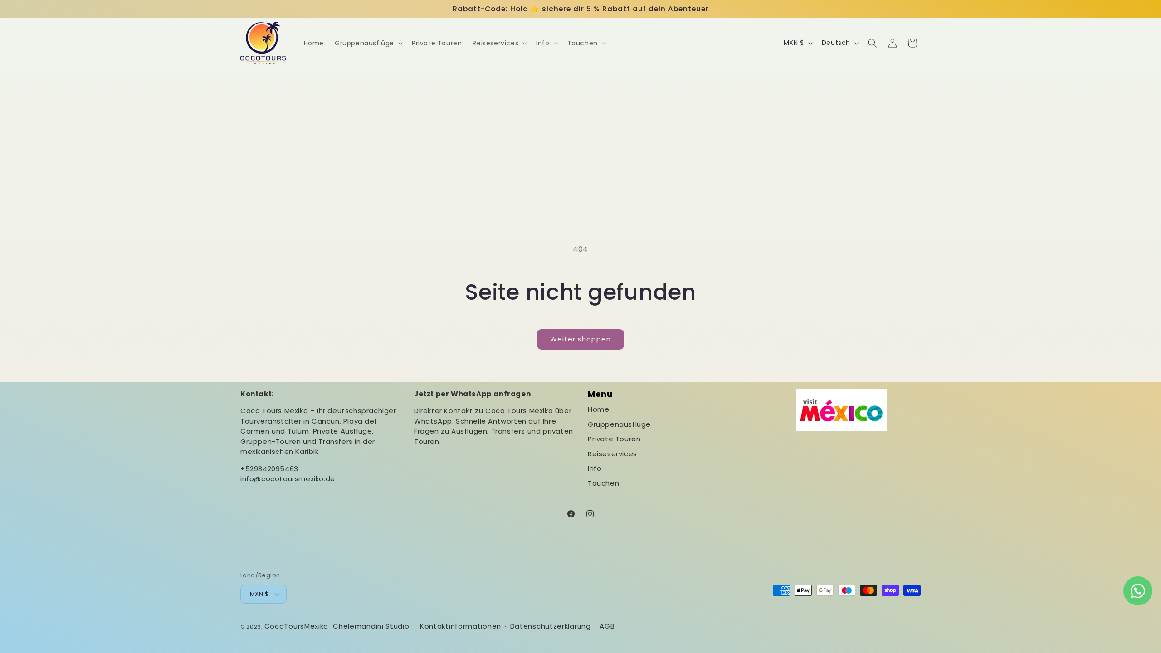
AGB (607, 626)
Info (594, 468)
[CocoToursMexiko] (263, 43)
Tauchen (603, 483)
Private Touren (614, 438)
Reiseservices (612, 453)
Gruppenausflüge (619, 424)
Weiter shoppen (580, 339)
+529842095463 (269, 468)
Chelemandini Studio (371, 626)
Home (598, 409)
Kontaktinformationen (460, 626)
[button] (367, 43)
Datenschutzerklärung (550, 626)
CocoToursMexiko (296, 626)
